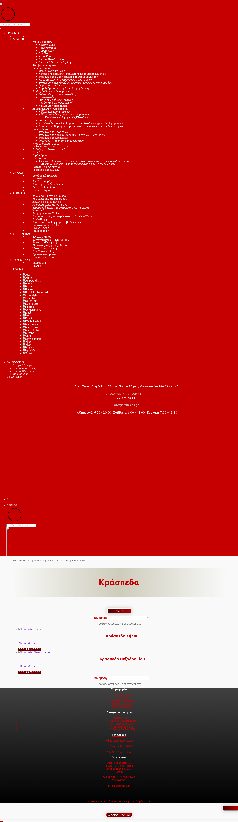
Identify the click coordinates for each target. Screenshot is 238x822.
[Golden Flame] (32, 309)
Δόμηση (39, 560)
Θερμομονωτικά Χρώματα (54, 85)
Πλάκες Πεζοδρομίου (51, 59)
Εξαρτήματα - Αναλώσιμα (47, 184)
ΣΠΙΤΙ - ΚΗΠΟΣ (21, 233)
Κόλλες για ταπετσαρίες (53, 105)
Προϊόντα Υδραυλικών (45, 169)
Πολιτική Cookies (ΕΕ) (122, 729)
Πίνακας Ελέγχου (122, 717)
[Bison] (27, 286)
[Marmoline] (30, 324)
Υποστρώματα (47, 120)
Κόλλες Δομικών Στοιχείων (54, 111)
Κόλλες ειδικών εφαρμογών (55, 102)
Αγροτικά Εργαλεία (43, 187)
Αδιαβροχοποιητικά (44, 65)
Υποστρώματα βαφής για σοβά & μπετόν (56, 222)
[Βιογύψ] (28, 347)
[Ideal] (27, 312)
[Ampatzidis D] (32, 280)
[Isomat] (28, 315)
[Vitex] (27, 344)
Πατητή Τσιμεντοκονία (46, 166)
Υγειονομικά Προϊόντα (45, 254)
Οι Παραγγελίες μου (122, 723)
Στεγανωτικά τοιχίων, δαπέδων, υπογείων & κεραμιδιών (72, 134)
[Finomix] (28, 306)
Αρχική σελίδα (22, 560)
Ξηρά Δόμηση (40, 155)
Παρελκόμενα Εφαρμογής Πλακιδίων (67, 117)
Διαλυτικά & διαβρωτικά (46, 201)
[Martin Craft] (31, 327)
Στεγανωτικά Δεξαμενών (53, 137)
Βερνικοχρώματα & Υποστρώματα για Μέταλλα (60, 207)
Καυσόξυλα (39, 262)
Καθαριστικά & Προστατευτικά (50, 146)
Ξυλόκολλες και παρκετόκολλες (57, 94)
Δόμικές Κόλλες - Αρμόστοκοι (50, 108)
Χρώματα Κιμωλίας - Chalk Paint (51, 204)
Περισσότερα (29, 649)
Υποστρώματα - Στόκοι (46, 143)
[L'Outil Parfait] (32, 321)
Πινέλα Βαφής (40, 227)
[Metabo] (28, 332)
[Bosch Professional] (35, 292)
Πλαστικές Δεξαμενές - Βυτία (49, 245)
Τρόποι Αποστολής (24, 368)
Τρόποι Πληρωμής (23, 371)
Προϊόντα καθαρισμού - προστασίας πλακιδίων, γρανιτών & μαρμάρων (81, 126)
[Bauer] (27, 283)
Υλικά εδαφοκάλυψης (45, 248)
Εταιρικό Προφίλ (23, 365)
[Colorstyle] (30, 295)
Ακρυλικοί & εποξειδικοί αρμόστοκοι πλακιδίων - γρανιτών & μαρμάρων (81, 123)
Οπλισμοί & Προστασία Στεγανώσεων (61, 140)
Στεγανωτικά (40, 129)
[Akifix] (27, 277)
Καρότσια (38, 178)
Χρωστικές (38, 210)
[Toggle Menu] (1, 2)
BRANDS (18, 268)
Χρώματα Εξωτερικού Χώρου (49, 195)
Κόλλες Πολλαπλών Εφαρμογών (51, 91)
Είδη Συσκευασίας (43, 251)
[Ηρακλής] (29, 350)
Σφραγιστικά (40, 158)
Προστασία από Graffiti (46, 225)
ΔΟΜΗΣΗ (18, 38)
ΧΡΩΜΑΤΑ (19, 193)
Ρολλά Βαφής (40, 219)
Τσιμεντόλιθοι (47, 47)
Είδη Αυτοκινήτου (43, 257)
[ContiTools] (30, 298)
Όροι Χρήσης (20, 373)
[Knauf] (27, 318)
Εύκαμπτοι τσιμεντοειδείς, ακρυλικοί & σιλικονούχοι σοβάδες (75, 82)
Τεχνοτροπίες (40, 230)
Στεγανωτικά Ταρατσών (53, 132)
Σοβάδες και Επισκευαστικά (48, 149)
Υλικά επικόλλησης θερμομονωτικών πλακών (65, 79)
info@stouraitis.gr (126, 405)
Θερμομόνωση (41, 68)
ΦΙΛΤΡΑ (119, 611)
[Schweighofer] (32, 338)
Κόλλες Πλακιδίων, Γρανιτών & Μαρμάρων (64, 114)
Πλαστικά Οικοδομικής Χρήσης (57, 62)
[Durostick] (30, 300)
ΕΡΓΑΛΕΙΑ (18, 172)
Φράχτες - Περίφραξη (45, 242)
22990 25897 (114, 394)
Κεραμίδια (45, 56)
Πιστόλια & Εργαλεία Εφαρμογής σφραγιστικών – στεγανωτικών (77, 163)
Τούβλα (43, 53)
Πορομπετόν (46, 50)
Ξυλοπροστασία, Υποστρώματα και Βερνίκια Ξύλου (62, 216)
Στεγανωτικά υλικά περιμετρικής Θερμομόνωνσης (68, 76)
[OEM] (27, 335)
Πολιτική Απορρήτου (122, 700)
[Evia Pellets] (30, 303)
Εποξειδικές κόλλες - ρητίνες (56, 100)
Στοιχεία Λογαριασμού (122, 720)
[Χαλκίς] (28, 353)
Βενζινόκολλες (47, 97)
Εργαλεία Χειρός (42, 181)
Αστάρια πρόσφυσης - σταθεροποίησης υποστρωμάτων (72, 73)
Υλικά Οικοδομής (42, 41)
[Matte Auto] (31, 330)
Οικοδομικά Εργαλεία (44, 175)
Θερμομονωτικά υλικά (52, 70)
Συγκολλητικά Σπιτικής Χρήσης (50, 239)
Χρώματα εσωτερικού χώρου (49, 198)
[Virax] (27, 341)
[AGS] (26, 274)
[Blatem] (28, 289)
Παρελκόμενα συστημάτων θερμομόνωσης (64, 88)
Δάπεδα (37, 152)
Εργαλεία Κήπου (41, 190)
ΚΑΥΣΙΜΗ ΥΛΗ (21, 259)
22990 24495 (136, 394)
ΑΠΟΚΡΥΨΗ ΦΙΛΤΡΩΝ (119, 815)
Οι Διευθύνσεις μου (122, 726)
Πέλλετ (36, 265)
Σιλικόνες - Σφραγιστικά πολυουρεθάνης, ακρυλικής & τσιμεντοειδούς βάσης (84, 161)
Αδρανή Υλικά (47, 44)
